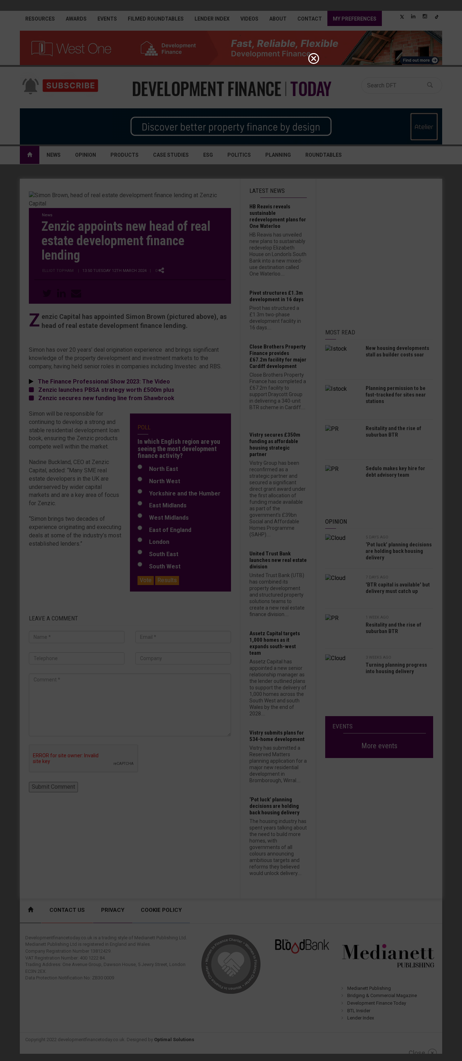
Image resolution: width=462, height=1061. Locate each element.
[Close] (313, 58)
